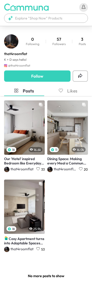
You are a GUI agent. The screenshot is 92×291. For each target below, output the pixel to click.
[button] (46, 18)
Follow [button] (37, 76)
